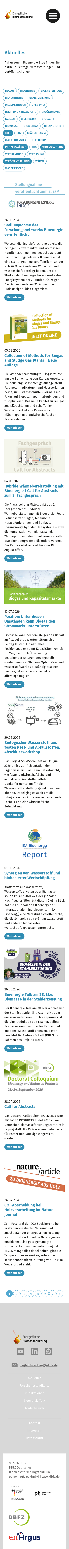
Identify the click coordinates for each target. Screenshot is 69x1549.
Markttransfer (15, 140)
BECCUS (10, 90)
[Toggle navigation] (53, 16)
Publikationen (34, 1393)
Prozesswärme (15, 147)
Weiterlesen (14, 297)
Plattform (39, 140)
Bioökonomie (51, 111)
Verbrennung (14, 154)
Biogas (46, 118)
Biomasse (11, 126)
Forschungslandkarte (34, 1385)
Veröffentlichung (17, 161)
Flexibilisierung (40, 97)
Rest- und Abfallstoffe (20, 111)
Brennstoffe (52, 126)
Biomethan (31, 126)
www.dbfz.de (51, 1476)
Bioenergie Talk (51, 90)
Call (8, 133)
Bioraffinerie (14, 97)
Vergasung (36, 154)
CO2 (19, 133)
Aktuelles (34, 1378)
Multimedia (28, 118)
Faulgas (10, 118)
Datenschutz (34, 1438)
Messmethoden (15, 104)
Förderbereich (34, 1408)
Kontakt (34, 1423)
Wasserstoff (14, 168)
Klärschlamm (36, 133)
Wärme (39, 161)
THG (34, 147)
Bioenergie (27, 90)
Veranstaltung (52, 147)
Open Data (38, 104)
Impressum (34, 1430)
